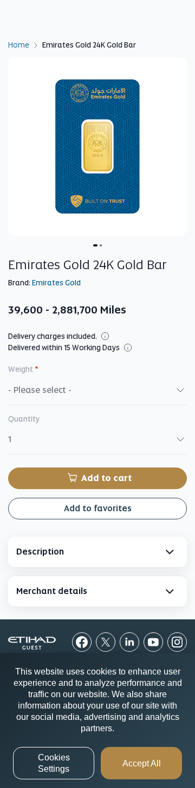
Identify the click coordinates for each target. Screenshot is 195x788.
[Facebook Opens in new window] (82, 642)
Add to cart (106, 478)
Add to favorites (98, 508)
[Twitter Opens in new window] (105, 642)
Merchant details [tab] (51, 591)
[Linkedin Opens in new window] (129, 642)
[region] (97, 720)
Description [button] (40, 551)
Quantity (24, 419)
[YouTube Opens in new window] (153, 642)
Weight (23, 369)
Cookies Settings (54, 763)
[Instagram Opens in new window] (177, 642)
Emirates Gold (56, 283)
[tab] (97, 552)
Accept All (141, 763)
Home (18, 44)
